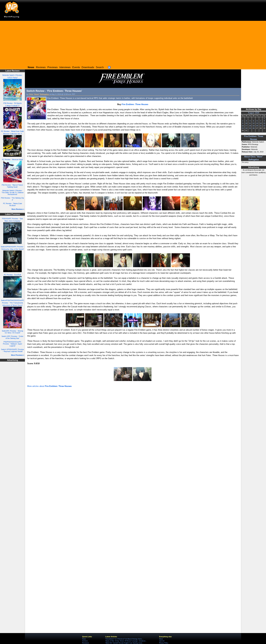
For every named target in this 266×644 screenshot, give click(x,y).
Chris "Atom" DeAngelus (39, 94)
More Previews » (17, 355)
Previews (52, 67)
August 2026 (253, 113)
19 (253, 126)
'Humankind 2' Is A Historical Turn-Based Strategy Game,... (124, 639)
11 (250, 123)
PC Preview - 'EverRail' (12, 275)
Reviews (41, 67)
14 (261, 123)
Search (100, 67)
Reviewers (85, 643)
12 (253, 123)
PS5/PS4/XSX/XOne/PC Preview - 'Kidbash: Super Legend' (12, 344)
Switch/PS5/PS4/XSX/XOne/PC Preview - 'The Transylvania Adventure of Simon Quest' (12, 302)
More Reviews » (18, 209)
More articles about (49, 386)
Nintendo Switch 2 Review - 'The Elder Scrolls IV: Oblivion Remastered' (13, 192)
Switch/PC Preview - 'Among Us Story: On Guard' (12, 332)
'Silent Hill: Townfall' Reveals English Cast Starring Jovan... (124, 643)
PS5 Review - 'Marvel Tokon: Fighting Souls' (12, 186)
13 (257, 123)
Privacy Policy (163, 643)
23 (243, 128)
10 (246, 123)
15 (264, 123)
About (161, 639)
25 (250, 128)
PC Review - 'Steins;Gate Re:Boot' (12, 204)
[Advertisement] (133, 42)
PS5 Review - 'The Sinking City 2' (12, 199)
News (84, 639)
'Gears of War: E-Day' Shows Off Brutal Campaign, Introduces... (126, 641)
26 (253, 128)
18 (250, 126)
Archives (85, 641)
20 (257, 126)
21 (261, 126)
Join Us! (162, 641)
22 (264, 126)
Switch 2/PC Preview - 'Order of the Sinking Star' (12, 337)
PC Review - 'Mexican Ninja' (12, 159)
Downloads (88, 67)
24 (246, 128)
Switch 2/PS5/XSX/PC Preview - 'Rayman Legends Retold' (12, 350)
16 (243, 126)
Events (76, 67)
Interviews (65, 67)
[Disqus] (133, 429)
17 (246, 126)
